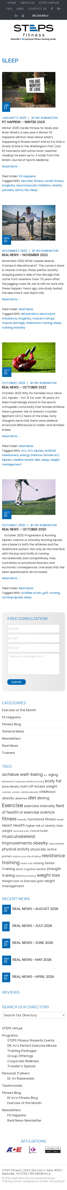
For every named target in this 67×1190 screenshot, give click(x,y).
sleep (34, 190)
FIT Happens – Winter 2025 (23, 122)
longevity (8, 185)
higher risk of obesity (41, 826)
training (31, 875)
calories (6, 792)
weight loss (48, 875)
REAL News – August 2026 (35, 909)
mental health (39, 831)
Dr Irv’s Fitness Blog (22, 1097)
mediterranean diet (26, 460)
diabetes (21, 798)
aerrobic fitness (32, 181)
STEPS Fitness (33, 34)
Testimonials (12, 1085)
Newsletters (11, 738)
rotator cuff (26, 863)
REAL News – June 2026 (32, 943)
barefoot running (35, 781)
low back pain (21, 831)
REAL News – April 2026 (33, 977)
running (54, 593)
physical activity (16, 849)
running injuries (12, 597)
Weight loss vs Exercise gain (22, 881)
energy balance (31, 455)
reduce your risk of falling (27, 856)
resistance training (39, 323)
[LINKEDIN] (16, 16)
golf (45, 593)
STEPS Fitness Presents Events (30, 1040)
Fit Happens (27, 176)
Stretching (21, 876)
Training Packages (22, 1051)
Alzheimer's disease (14, 781)
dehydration (29, 314)
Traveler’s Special (21, 1066)
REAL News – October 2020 (24, 529)
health (60, 819)
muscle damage (13, 323)
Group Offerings (20, 1056)
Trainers (8, 753)
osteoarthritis (56, 843)
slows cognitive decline (31, 869)
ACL (23, 451)
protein (7, 856)
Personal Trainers (16, 1073)
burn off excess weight (39, 786)
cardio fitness (53, 181)
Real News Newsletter (24, 1120)
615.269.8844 (40, 16)
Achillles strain (31, 593)
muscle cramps (43, 318)
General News (13, 731)
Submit (16, 682)
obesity (40, 843)
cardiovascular (29, 792)
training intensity (13, 328)
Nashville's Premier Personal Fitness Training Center (28, 1179)
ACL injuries (35, 451)
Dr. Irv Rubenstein (20, 1078)
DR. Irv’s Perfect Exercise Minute (32, 1045)
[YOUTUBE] (23, 16)
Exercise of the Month (19, 710)
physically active (44, 849)
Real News (26, 309)
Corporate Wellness (23, 1061)
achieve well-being (22, 774)
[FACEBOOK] (51, 9)
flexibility (22, 819)
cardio (16, 792)
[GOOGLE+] (59, 9)
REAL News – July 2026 (32, 926)
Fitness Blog (11, 724)
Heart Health (13, 825)
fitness (9, 819)
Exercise (12, 805)
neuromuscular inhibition (33, 185)
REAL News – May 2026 (31, 960)
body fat (53, 781)
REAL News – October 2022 (24, 387)
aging (53, 774)
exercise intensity (39, 805)
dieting (43, 798)
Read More (9, 166)
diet (32, 798)
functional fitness (42, 819)
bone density (11, 786)
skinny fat (22, 190)
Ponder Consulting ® (52, 1181)
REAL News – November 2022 (25, 255)
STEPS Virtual (12, 1028)
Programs (10, 1035)
